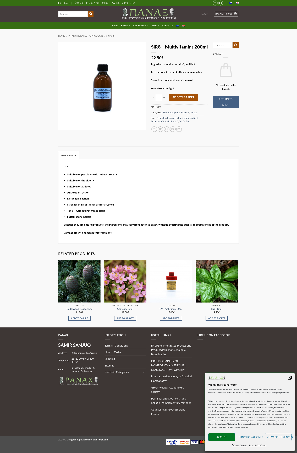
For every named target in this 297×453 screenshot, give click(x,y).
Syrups (110, 35)
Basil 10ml (216, 308)
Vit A (163, 121)
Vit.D (182, 121)
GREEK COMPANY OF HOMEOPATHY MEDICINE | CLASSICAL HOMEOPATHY (168, 365)
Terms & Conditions (257, 445)
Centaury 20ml (125, 308)
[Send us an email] (220, 3)
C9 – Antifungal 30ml (171, 308)
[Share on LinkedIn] (179, 129)
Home (115, 25)
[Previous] (58, 293)
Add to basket (183, 97)
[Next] (237, 293)
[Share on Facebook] (154, 129)
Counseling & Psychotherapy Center (168, 412)
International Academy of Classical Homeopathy (171, 378)
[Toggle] (144, 372)
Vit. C (175, 121)
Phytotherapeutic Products (85, 35)
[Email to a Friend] (166, 129)
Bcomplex (161, 118)
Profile (124, 25)
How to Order (113, 352)
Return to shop (226, 102)
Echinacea (172, 118)
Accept (221, 437)
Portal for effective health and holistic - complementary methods (171, 401)
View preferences (279, 437)
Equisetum (183, 118)
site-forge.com (100, 439)
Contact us (167, 25)
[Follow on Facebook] (215, 3)
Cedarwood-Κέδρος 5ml (79, 308)
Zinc (188, 121)
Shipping (110, 358)
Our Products (139, 25)
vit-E (169, 121)
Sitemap (109, 365)
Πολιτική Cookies (239, 445)
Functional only (251, 437)
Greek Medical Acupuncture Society (167, 389)
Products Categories (117, 372)
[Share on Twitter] (160, 129)
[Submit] (91, 14)
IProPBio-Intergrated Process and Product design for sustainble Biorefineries (171, 350)
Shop (154, 25)
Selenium (155, 121)
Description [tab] (68, 155)
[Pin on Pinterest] (173, 129)
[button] (290, 377)
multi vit (194, 118)
